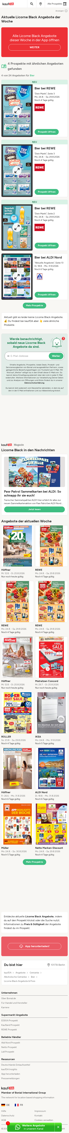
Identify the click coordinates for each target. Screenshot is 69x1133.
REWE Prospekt (9, 1029)
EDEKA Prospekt (9, 1020)
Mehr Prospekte (34, 305)
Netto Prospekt (9, 1047)
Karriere (5, 1007)
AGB (3, 1120)
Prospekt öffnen (47, 131)
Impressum (40, 1111)
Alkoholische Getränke (15, 977)
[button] (34, 108)
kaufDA (7, 973)
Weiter (56, 355)
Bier (32, 75)
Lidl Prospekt (7, 1051)
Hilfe (3, 1111)
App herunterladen (10, 1074)
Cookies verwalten (43, 1120)
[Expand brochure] (17, 110)
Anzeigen (60, 11)
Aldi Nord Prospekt (10, 1042)
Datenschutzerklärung (34, 383)
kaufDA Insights (9, 1069)
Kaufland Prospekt (10, 1025)
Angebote (21, 973)
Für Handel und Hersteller (14, 1003)
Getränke (34, 973)
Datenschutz (7, 1115)
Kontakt (38, 1115)
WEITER (34, 47)
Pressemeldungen (10, 1078)
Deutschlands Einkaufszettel (15, 1064)
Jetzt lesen (34, 509)
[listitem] (17, 551)
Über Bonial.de (8, 998)
